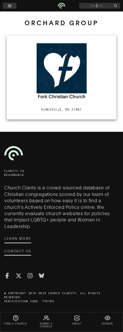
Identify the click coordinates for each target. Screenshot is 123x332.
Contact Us (17, 251)
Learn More (17, 238)
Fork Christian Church (62, 96)
